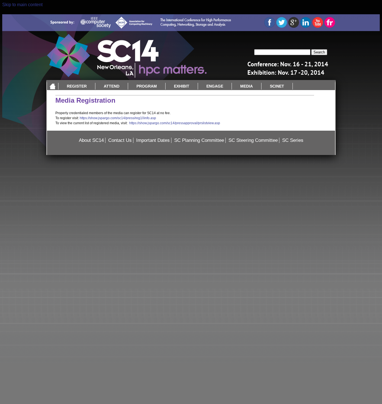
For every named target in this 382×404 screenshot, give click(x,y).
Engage (214, 86)
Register (77, 86)
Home (52, 86)
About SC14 (91, 140)
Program (146, 86)
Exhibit (181, 86)
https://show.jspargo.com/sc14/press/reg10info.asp (118, 118)
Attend (111, 86)
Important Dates (153, 140)
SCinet (277, 86)
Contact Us (120, 140)
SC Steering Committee (253, 140)
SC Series (292, 140)
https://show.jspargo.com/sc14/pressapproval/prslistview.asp (174, 123)
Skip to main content (22, 4)
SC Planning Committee (199, 140)
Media (246, 86)
